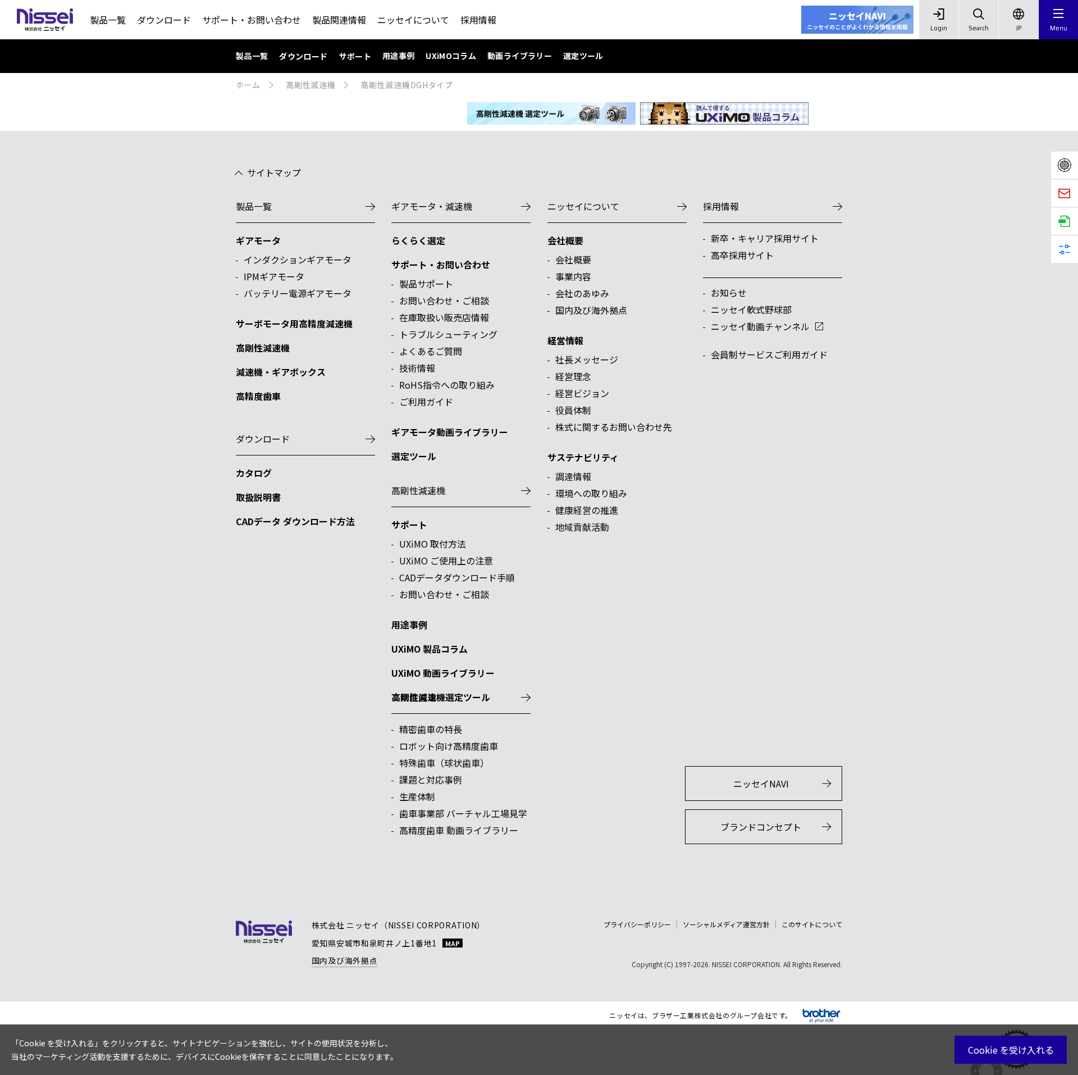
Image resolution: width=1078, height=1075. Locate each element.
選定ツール (413, 456)
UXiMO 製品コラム (429, 648)
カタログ (254, 473)
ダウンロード (164, 19)
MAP (452, 943)
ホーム (248, 84)
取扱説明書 (258, 497)
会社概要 (565, 240)
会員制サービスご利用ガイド (769, 354)
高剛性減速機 (310, 84)
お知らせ (729, 292)
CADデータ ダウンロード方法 (295, 521)
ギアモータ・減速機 (431, 206)
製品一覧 (108, 19)
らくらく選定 (418, 240)
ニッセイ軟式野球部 (751, 309)
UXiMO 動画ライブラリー (443, 673)
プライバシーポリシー (637, 924)
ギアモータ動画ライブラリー (449, 432)
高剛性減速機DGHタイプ (406, 84)
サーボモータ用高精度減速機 (294, 323)
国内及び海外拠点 (345, 960)
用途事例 (409, 624)
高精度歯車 (413, 697)
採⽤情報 (721, 206)
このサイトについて (812, 924)
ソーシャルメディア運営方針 (726, 924)
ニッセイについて (413, 19)
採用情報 (478, 19)
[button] (1058, 19)
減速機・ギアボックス (281, 372)
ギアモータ (258, 240)
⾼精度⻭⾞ (258, 396)
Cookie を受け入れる (1011, 1049)
